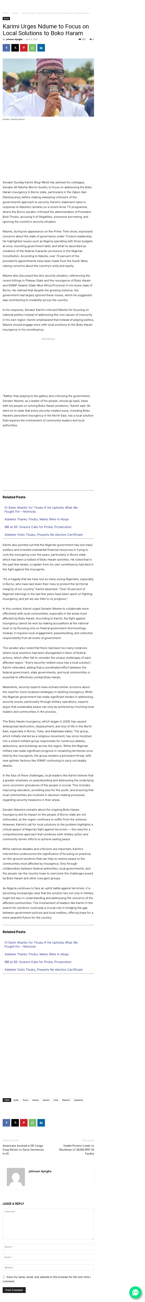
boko (16, 1100)
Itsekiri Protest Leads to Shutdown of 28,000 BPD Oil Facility (76, 1149)
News (16, 13)
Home (6, 13)
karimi (46, 1100)
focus (25, 1100)
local (56, 1100)
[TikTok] (134, 2)
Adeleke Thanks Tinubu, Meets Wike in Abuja (37, 519)
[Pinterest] (24, 48)
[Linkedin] (131, 2)
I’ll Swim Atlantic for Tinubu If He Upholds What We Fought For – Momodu (41, 509)
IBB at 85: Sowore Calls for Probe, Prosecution (38, 527)
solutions (78, 1100)
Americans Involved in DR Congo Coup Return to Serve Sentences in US (23, 1149)
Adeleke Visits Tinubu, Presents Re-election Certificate (44, 534)
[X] (138, 2)
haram (35, 1100)
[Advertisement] (48, 152)
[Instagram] (127, 2)
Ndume (66, 1100)
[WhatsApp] (142, 2)
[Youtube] (142, 6)
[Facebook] (123, 2)
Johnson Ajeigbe (14, 39)
